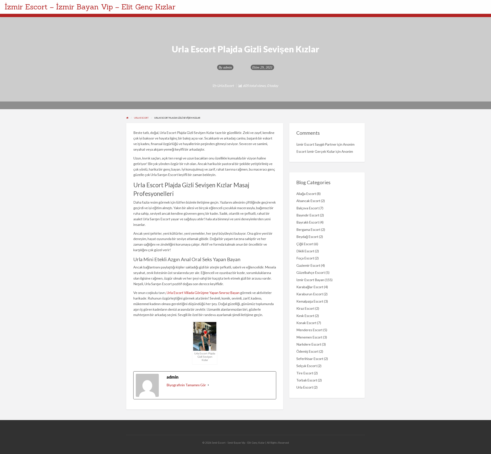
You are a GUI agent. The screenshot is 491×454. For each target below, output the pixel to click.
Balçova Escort (307, 208)
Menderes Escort (309, 330)
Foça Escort (305, 258)
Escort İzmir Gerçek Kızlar (315, 151)
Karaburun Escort (309, 294)
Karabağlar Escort (309, 287)
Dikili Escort (305, 251)
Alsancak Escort (308, 201)
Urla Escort (225, 85)
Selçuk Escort (306, 366)
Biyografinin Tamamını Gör (186, 385)
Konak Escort (306, 323)
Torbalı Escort (306, 380)
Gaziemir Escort (308, 265)
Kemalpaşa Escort (309, 301)
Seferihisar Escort (309, 359)
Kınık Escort (305, 316)
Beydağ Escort (307, 236)
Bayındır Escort (307, 215)
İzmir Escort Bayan (310, 280)
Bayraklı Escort (307, 222)
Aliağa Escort (306, 194)
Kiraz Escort (305, 308)
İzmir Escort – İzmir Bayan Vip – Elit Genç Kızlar (90, 6)
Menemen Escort (309, 337)
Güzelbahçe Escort (310, 272)
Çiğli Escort (305, 244)
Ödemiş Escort (307, 351)
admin (227, 67)
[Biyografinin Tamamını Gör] (208, 385)
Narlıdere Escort (308, 344)
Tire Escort (304, 373)
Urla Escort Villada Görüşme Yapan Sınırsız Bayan (203, 293)
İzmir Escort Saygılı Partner (316, 144)
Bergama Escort (308, 229)
